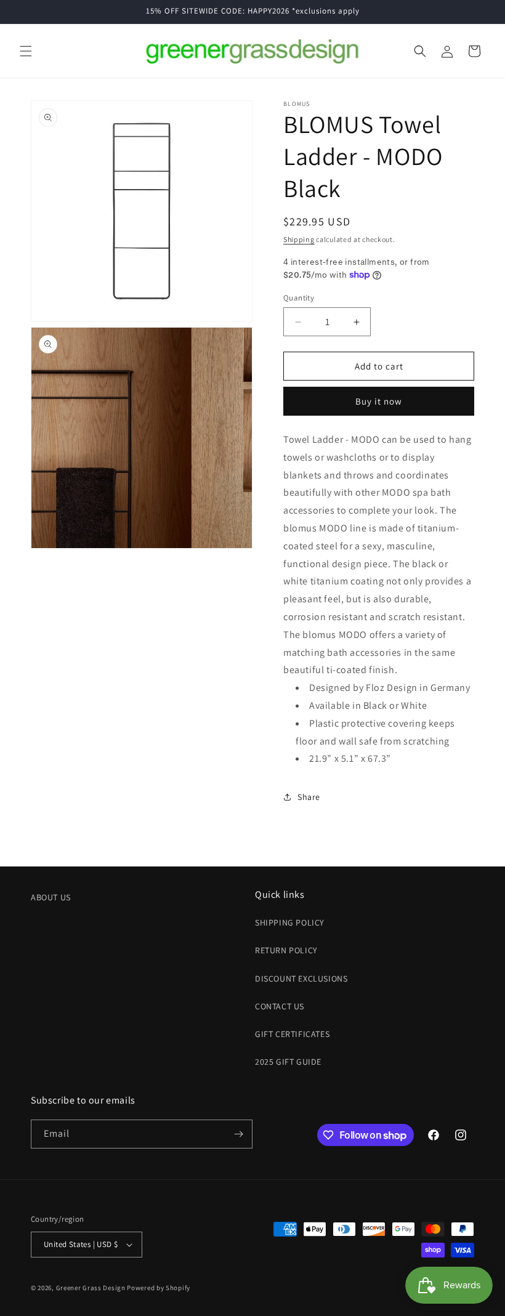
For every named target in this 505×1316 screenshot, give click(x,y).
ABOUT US (51, 897)
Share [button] (308, 796)
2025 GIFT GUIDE (288, 1061)
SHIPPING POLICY (290, 922)
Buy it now (378, 401)
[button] (25, 51)
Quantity (298, 298)
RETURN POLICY (286, 950)
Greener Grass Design (91, 1287)
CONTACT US (279, 1006)
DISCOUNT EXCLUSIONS (301, 978)
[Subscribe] (238, 1134)
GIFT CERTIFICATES (292, 1033)
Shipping (299, 239)
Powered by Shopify (158, 1287)
